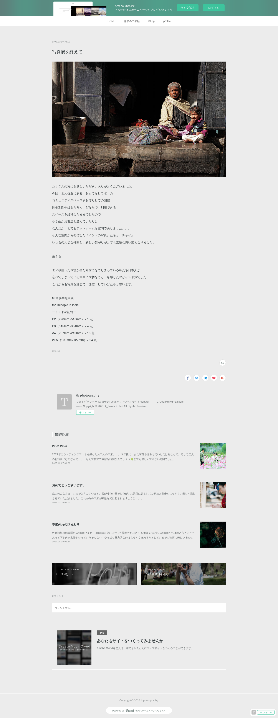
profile (167, 21)
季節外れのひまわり (65, 524)
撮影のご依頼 (132, 21)
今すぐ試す (187, 7)
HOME (111, 21)
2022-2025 (59, 446)
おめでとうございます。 (69, 485)
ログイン (213, 8)
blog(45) (56, 350)
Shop (151, 21)
